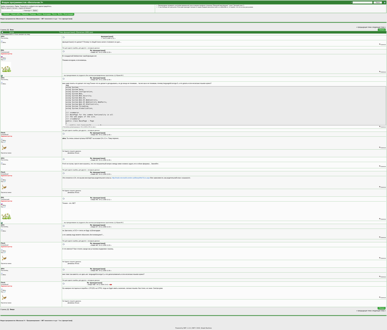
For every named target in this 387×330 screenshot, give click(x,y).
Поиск (39, 14)
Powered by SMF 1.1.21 (183, 328)
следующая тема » (379, 27)
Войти (60, 14)
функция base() (67, 19)
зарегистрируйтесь (44, 6)
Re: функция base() (97, 50)
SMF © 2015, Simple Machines (202, 328)
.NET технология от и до (49, 19)
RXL (2, 50)
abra (2, 36)
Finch (3, 133)
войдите (32, 6)
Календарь (47, 14)
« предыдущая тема (363, 27)
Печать (382, 30)
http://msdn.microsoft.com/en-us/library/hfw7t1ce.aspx (131, 178)
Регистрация (68, 14)
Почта (54, 14)
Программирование (33, 19)
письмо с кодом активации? (21, 8)
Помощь (33, 14)
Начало (6, 14)
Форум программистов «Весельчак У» (12, 19)
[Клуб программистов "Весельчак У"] (2, 76)
